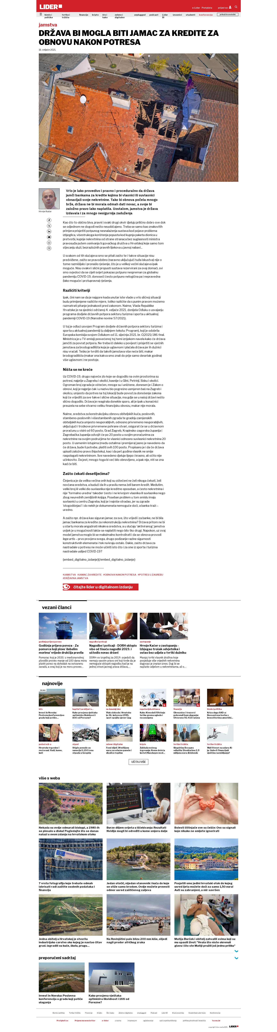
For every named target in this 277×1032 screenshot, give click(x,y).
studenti (190, 14)
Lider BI (165, 16)
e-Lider (196, 7)
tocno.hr (216, 1020)
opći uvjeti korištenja (168, 1020)
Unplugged (141, 1013)
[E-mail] (49, 237)
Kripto (99, 1013)
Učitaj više (138, 761)
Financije (88, 1013)
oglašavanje (148, 1020)
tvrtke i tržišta (66, 16)
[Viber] (49, 248)
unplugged (140, 14)
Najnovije (52, 683)
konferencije (206, 14)
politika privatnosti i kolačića (194, 1020)
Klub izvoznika (178, 1013)
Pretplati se (62, 1020)
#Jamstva (69, 574)
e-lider (105, 1020)
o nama (118, 1020)
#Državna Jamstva (75, 578)
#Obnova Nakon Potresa (119, 574)
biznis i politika (49, 16)
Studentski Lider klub (197, 1013)
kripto (95, 14)
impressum (132, 1020)
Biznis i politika (59, 1013)
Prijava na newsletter (85, 1020)
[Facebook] (49, 220)
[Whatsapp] (49, 243)
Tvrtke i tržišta (74, 1013)
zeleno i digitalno (120, 16)
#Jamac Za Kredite (89, 574)
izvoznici (177, 14)
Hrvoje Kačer (45, 211)
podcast (153, 14)
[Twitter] (49, 226)
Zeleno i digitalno (126, 1013)
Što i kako (110, 1013)
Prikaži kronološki (228, 14)
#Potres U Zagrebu (150, 574)
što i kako (105, 16)
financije (83, 14)
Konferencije (215, 1013)
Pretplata (207, 7)
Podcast (154, 1013)
